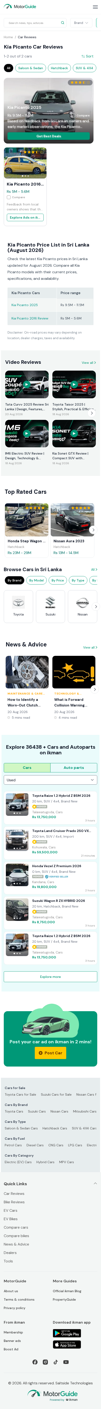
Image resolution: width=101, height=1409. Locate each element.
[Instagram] (45, 1362)
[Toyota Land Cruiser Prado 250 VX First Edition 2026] (50, 843)
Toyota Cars (14, 1111)
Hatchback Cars (55, 1128)
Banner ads (12, 1341)
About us (11, 1291)
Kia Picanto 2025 (25, 305)
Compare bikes (16, 1235)
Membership (13, 1332)
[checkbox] (80, 115)
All (93, 569)
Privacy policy (14, 1308)
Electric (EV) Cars (18, 1162)
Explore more (50, 977)
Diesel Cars (35, 1145)
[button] (49, 136)
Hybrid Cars (45, 1162)
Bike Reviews (14, 1202)
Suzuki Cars (37, 1111)
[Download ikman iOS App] (75, 1344)
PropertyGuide (64, 1299)
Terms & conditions (19, 1299)
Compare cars (16, 1227)
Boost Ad (11, 1349)
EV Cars (10, 1210)
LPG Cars (75, 1145)
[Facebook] (35, 1362)
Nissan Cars (59, 1111)
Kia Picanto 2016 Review (30, 318)
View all (87, 363)
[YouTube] (66, 1362)
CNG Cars (55, 1145)
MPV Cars (66, 1162)
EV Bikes (11, 1218)
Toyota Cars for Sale (20, 1094)
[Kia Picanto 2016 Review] (25, 163)
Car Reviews (14, 1193)
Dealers (10, 1252)
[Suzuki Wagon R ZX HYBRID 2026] (50, 912)
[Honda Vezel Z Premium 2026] (50, 878)
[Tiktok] (56, 1362)
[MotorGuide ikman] (20, 6)
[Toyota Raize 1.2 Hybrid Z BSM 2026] (50, 807)
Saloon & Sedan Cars (21, 1128)
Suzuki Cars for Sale (56, 1094)
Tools (8, 1261)
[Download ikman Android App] (75, 1333)
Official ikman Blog (67, 1291)
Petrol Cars (13, 1145)
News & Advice (16, 1244)
